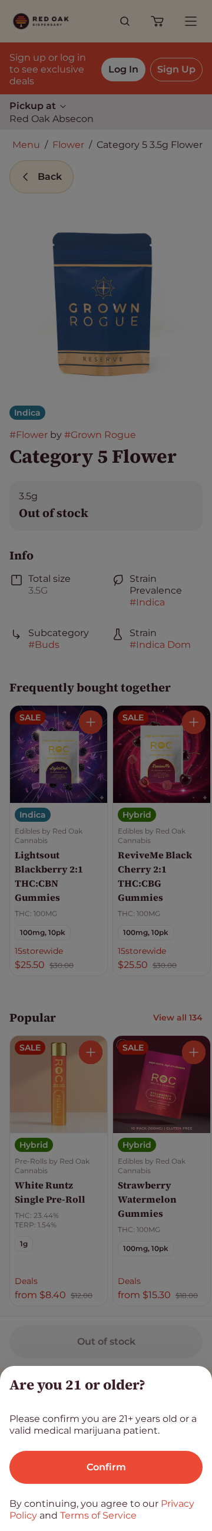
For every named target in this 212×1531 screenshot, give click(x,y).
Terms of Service (98, 1515)
